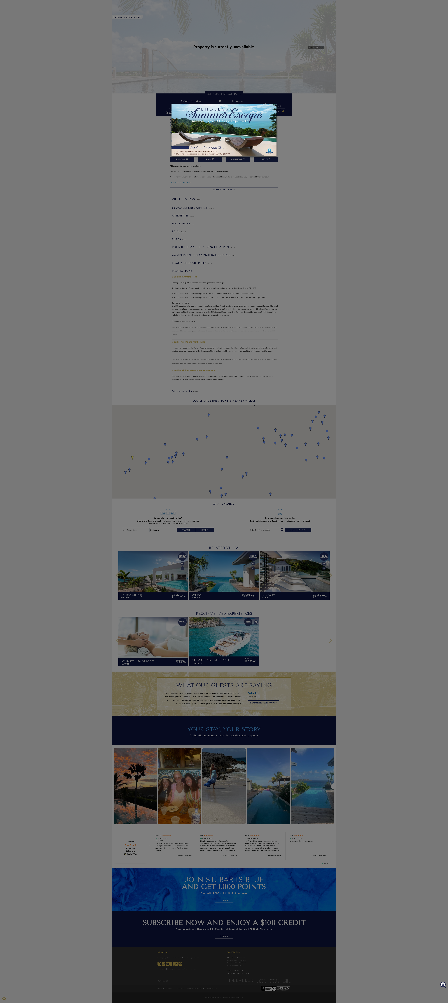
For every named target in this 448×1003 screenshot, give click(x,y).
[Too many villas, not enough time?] (443, 985)
